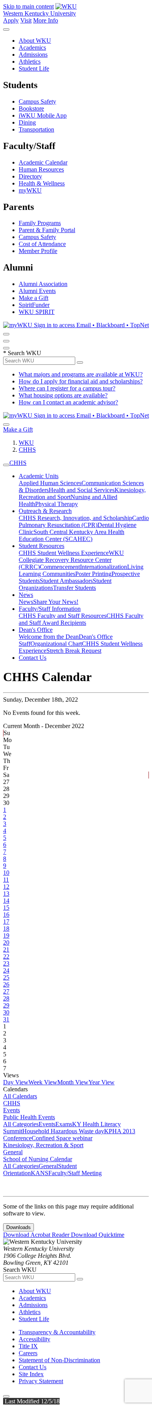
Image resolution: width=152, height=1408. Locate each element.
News (26, 594)
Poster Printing (93, 573)
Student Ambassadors (66, 580)
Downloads (18, 1227)
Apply (11, 20)
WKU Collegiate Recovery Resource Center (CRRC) (71, 560)
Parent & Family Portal (47, 230)
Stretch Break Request (73, 650)
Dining (27, 122)
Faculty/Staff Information (50, 608)
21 (6, 949)
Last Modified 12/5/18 (31, 1401)
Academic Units (38, 476)
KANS (39, 1173)
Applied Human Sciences (50, 483)
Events (11, 1110)
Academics (32, 47)
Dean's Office (36, 629)
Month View (72, 1082)
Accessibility (34, 1339)
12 (6, 886)
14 (6, 900)
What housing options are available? (63, 395)
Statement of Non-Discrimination (59, 1360)
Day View (15, 1082)
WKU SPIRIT (37, 312)
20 (6, 942)
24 (6, 970)
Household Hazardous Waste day (63, 1131)
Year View (101, 1082)
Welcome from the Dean (49, 636)
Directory (30, 176)
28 (6, 998)
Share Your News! (55, 601)
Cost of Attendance (42, 244)
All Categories (21, 1124)
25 (6, 977)
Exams (63, 1124)
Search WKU (22, 353)
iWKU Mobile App (43, 115)
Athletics (30, 61)
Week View (42, 1082)
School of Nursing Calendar (37, 1159)
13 (6, 893)
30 (6, 1012)
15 (6, 907)
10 (6, 872)
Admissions (33, 54)
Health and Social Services (82, 490)
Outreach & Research (45, 511)
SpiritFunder (34, 305)
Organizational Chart (56, 643)
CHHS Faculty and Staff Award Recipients (81, 619)
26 (6, 984)
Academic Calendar (43, 162)
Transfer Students (74, 587)
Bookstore (31, 108)
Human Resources (41, 169)
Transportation (36, 129)
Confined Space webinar (62, 1138)
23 (6, 963)
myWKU (30, 190)
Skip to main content (28, 6)
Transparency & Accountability (57, 1332)
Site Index (31, 1374)
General (13, 1152)
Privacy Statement (41, 1381)
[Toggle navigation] (6, 465)
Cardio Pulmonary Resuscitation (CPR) (84, 521)
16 (6, 914)
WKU (26, 442)
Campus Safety (37, 101)
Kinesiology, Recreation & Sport (43, 1145)
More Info (45, 20)
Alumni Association (43, 284)
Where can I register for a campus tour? (67, 388)
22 (6, 956)
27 (6, 991)
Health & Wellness (42, 183)
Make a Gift (33, 298)
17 (6, 921)
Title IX (28, 1346)
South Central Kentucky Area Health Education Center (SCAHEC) (71, 535)
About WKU (35, 40)
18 (6, 928)
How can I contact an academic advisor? (68, 402)
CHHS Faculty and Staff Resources (62, 615)
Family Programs (40, 223)
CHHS (27, 449)
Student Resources (41, 546)
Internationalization (103, 567)
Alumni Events (37, 291)
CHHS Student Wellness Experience (64, 553)
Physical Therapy (56, 504)
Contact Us (32, 657)
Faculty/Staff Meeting (75, 1173)
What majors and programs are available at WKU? (81, 374)
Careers (28, 1353)
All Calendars (20, 1096)
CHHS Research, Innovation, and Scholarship (75, 518)
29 (6, 1005)
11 (6, 879)
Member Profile (38, 251)
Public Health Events (29, 1117)
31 (6, 1019)
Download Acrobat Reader (37, 1234)
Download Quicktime (97, 1234)
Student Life (34, 68)
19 (6, 935)
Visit (26, 20)
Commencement (60, 567)
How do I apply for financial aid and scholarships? (81, 381)
